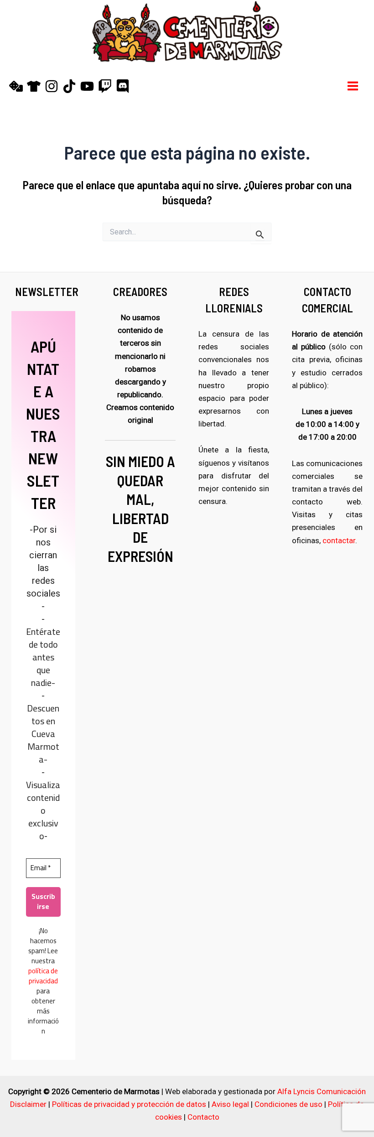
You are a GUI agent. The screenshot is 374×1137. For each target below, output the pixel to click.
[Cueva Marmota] (34, 86)
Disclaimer (28, 1104)
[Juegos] (16, 86)
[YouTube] (87, 86)
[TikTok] (69, 86)
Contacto (203, 1116)
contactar (338, 540)
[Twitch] (105, 86)
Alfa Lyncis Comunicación (321, 1091)
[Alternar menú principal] (353, 86)
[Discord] (123, 86)
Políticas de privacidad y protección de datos (129, 1104)
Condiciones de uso (288, 1104)
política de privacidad (43, 975)
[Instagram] (51, 86)
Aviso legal (230, 1104)
